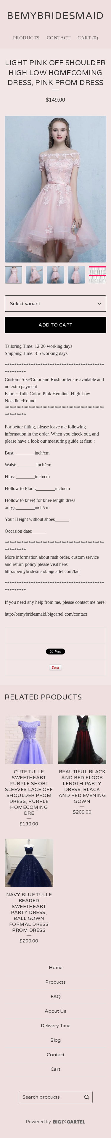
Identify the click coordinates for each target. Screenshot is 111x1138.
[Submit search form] (86, 1097)
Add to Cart (55, 325)
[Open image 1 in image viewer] (55, 189)
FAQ (56, 997)
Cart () (88, 37)
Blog (55, 1040)
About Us (55, 1011)
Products (26, 37)
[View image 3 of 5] (55, 275)
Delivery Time (55, 1026)
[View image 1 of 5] (13, 275)
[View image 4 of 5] (76, 275)
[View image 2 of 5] (34, 275)
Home (55, 968)
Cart (55, 1069)
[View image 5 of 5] (97, 275)
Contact (59, 37)
